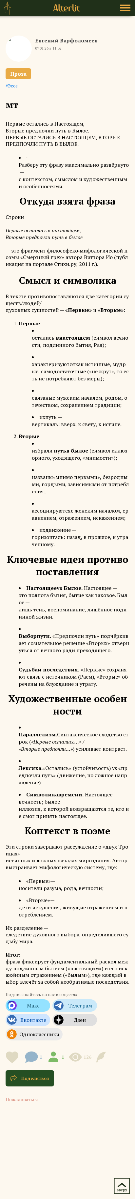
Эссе (13, 86)
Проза (18, 73)
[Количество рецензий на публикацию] (102, 1057)
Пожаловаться (22, 1099)
